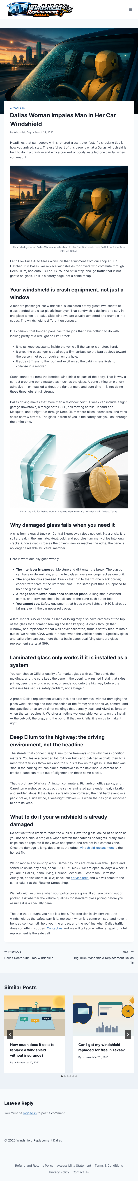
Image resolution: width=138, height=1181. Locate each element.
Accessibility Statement (74, 1165)
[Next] (128, 1034)
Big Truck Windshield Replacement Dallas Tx (104, 957)
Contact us (55, 928)
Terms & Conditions (109, 1165)
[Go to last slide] (10, 1034)
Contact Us (81, 1172)
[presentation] (34, 1015)
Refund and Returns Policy (34, 1165)
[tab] (62, 1076)
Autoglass (17, 108)
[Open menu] (130, 9)
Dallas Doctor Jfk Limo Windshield (29, 955)
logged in (30, 1113)
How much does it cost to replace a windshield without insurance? (32, 1050)
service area (80, 878)
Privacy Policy (59, 1172)
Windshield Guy (22, 132)
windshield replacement (96, 847)
